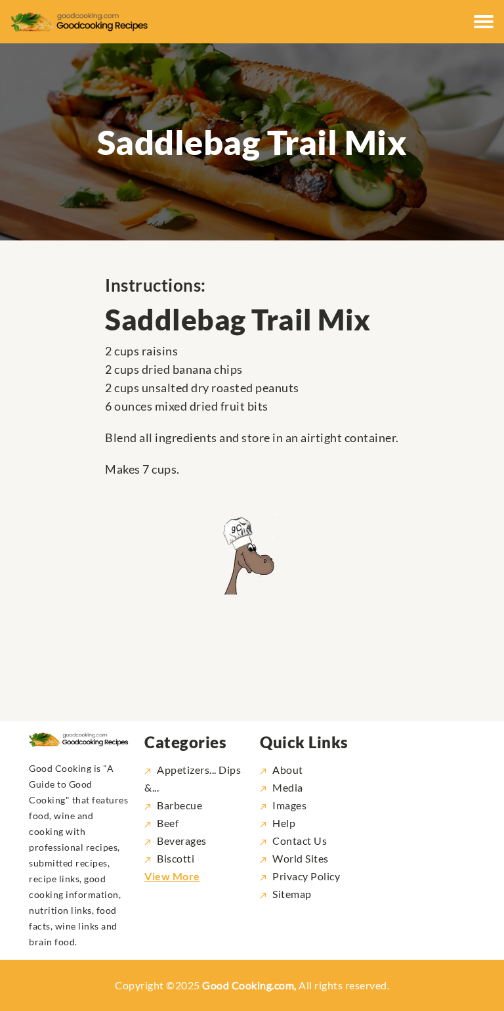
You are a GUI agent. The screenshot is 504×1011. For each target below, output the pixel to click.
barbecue (179, 805)
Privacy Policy (306, 876)
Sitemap (292, 893)
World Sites (300, 858)
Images (289, 805)
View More (172, 876)
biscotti (175, 858)
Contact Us (299, 840)
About (287, 769)
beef (167, 823)
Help (283, 823)
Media (287, 787)
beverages (182, 840)
